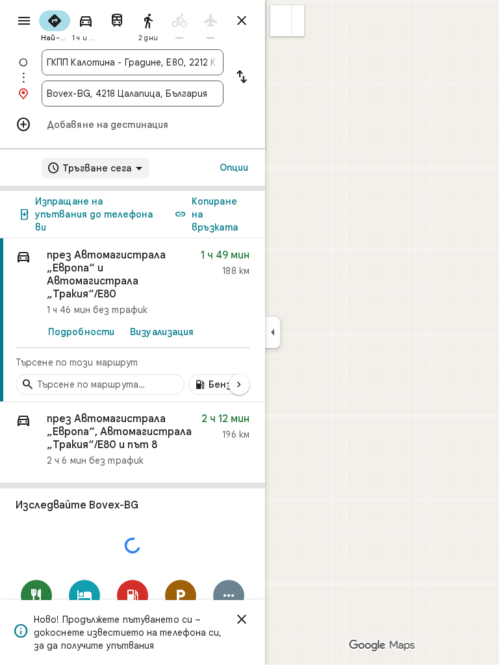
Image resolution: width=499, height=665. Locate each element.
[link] (132, 320)
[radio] (54, 25)
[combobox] (132, 62)
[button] (281, 20)
